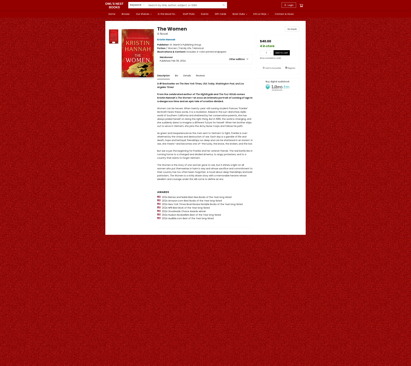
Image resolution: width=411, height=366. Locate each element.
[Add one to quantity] (271, 53)
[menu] (205, 14)
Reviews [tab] (200, 75)
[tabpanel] (205, 155)
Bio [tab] (176, 75)
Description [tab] (163, 75)
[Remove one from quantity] (262, 53)
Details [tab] (187, 75)
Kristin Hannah (166, 39)
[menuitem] (111, 14)
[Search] (224, 5)
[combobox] (137, 5)
